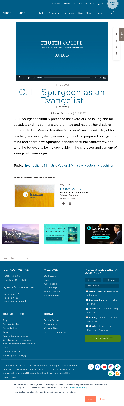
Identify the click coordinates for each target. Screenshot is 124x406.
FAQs (46, 279)
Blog (80, 12)
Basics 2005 (70, 189)
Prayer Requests (52, 295)
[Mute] (99, 77)
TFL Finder (55, 3)
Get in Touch (10, 293)
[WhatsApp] (111, 373)
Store (99, 12)
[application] (62, 78)
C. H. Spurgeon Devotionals (17, 339)
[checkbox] (102, 310)
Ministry (50, 165)
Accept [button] (90, 399)
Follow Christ (50, 287)
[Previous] (24, 77)
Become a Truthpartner (55, 332)
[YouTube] (104, 367)
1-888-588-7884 (26, 287)
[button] (62, 52)
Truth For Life (14, 13)
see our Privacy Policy (78, 387)
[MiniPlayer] (104, 77)
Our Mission (50, 276)
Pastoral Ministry (70, 165)
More (89, 12)
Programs (53, 12)
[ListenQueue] (19, 77)
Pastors (90, 165)
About (77, 3)
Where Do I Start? (53, 291)
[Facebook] (98, 367)
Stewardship (50, 324)
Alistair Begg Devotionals (15, 336)
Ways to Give (51, 328)
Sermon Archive (11, 324)
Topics (6, 332)
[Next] (34, 77)
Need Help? (9, 297)
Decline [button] (103, 399)
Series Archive (10, 328)
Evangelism (33, 165)
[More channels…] (117, 373)
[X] (91, 367)
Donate (88, 3)
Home (26, 257)
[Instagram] (111, 367)
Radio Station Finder (13, 301)
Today (42, 12)
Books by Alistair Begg (14, 355)
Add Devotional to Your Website (19, 343)
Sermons (69, 12)
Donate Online (51, 320)
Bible (5, 347)
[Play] (29, 77)
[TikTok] (117, 367)
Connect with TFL (12, 351)
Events (67, 3)
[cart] (100, 3)
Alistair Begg (50, 283)
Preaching (105, 165)
